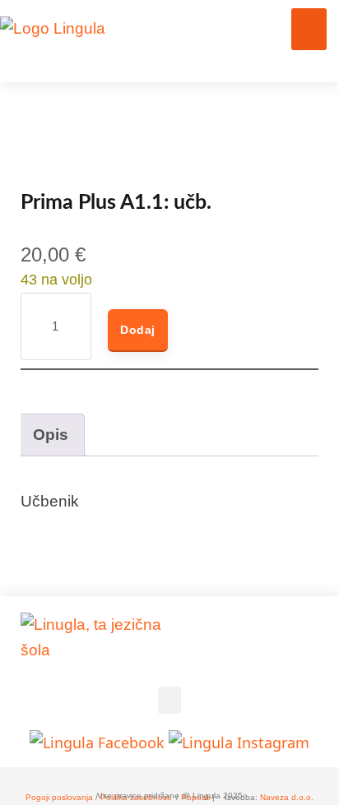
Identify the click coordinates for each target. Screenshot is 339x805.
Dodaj (138, 329)
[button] (309, 29)
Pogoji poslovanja (59, 797)
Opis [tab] (50, 434)
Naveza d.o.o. (286, 797)
